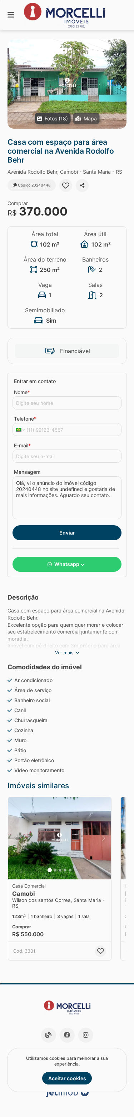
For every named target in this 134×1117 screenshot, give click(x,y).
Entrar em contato (35, 381)
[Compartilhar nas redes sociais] (82, 185)
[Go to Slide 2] (55, 870)
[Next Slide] (120, 84)
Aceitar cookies (67, 1078)
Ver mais (64, 652)
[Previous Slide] (13, 84)
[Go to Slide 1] (50, 870)
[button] (67, 84)
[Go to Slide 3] (60, 870)
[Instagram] (85, 1035)
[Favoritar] (65, 185)
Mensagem (27, 472)
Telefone (25, 419)
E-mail (22, 445)
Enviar (67, 533)
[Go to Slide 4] (65, 870)
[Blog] (48, 1035)
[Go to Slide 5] (70, 870)
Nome (22, 392)
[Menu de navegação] (11, 15)
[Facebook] (67, 1035)
